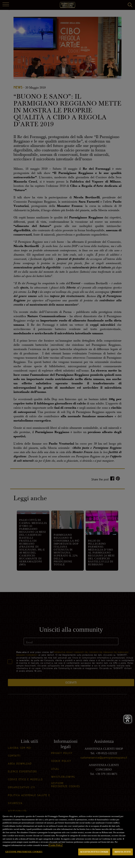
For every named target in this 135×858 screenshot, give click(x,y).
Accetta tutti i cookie (94, 852)
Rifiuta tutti (123, 852)
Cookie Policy (55, 845)
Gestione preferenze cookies (23, 851)
